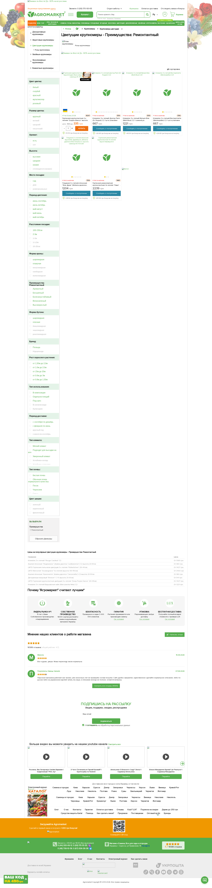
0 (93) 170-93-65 (84, 8)
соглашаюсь (92, 725)
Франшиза (133, 8)
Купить (81, 128)
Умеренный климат (41, 456)
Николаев (80, 791)
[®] (46, 17)
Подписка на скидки (149, 809)
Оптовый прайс (153, 813)
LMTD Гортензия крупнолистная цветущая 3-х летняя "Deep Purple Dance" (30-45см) (62, 581)
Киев (75, 787)
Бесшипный (38, 293)
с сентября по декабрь (43, 422)
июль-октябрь (39, 205)
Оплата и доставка (149, 8)
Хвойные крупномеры (42, 54)
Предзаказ (122, 813)
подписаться (106, 721)
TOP (42, 23)
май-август (38, 209)
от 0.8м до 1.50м (40, 380)
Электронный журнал (117, 859)
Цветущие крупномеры (42, 45)
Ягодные (103, 23)
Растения (161, 23)
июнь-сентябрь (39, 201)
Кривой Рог (174, 787)
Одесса (96, 787)
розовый (37, 103)
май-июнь (37, 213)
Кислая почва (39, 475)
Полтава (104, 791)
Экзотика (112, 23)
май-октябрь (38, 217)
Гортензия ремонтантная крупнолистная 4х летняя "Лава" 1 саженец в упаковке (106, 184)
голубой (36, 91)
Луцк (69, 791)
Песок (35, 486)
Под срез (37, 401)
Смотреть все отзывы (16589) (106, 686)
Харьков (86, 787)
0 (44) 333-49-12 (65, 845)
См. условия (119, 619)
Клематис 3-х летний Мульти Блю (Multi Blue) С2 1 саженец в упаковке (136, 119)
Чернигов (150, 791)
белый (36, 87)
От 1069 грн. (179, 560)
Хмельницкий (136, 791)
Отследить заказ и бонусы (173, 8)
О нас (66, 809)
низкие (36, 165)
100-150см (37, 230)
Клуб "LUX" (132, 809)
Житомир (162, 791)
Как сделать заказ (139, 859)
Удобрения (170, 23)
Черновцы (75, 801)
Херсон (142, 787)
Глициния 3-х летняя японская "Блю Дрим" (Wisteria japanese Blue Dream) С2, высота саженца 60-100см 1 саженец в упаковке (75, 184)
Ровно (114, 791)
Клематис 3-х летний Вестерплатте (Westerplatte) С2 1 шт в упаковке (167, 119)
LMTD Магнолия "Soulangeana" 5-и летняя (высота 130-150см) (53, 571)
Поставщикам (137, 813)
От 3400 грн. (179, 571)
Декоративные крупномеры (39, 33)
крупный (36, 117)
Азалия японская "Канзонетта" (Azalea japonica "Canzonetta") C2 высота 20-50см (61, 574)
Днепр (106, 787)
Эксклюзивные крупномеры (39, 61)
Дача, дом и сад (180, 23)
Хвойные (142, 23)
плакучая (37, 264)
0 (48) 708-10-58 (65, 848)
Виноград (76, 23)
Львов (152, 787)
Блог (57, 809)
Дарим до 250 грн (170, 809)
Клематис (110, 18)
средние (36, 161)
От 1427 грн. (179, 567)
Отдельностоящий (41, 397)
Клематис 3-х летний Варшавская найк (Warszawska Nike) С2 (52, 584)
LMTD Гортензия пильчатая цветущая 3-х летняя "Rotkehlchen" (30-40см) (57, 567)
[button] (73, 112)
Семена (63, 23)
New (38, 23)
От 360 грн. (178, 564)
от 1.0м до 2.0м (39, 367)
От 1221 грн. (178, 584)
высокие (36, 157)
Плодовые (94, 23)
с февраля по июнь (41, 426)
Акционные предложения (42, 8)
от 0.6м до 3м (39, 375)
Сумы (123, 791)
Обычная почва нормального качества (38, 480)
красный (36, 95)
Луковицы (85, 23)
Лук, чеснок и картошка (52, 23)
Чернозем (37, 490)
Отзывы (120, 809)
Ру (154, 14)
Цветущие (121, 23)
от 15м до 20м (39, 371)
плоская (36, 322)
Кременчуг (101, 801)
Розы (69, 23)
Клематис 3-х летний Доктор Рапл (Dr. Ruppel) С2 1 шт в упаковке (106, 119)
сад (34, 181)
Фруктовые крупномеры (43, 40)
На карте (146, 846)
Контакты (77, 809)
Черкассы (131, 787)
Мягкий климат (39, 446)
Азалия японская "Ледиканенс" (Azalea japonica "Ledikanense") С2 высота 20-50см (62, 564)
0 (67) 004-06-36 (81, 848)
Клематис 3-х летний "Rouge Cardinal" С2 (44, 560)
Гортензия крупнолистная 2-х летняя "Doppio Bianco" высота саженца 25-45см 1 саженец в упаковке (75, 119)
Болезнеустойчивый (42, 297)
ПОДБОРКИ (32, 23)
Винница (162, 787)
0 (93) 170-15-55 (80, 845)
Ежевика (117, 18)
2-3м (35, 234)
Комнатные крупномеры (42, 68)
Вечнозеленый (39, 301)
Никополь (92, 791)
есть (35, 141)
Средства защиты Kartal (71, 813)
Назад (68, 29)
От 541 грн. (178, 578)
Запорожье (118, 787)
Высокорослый (39, 305)
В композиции (39, 393)
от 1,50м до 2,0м (40, 363)
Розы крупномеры (42, 50)
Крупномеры (151, 23)
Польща (36, 347)
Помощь (89, 813)
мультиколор (38, 99)
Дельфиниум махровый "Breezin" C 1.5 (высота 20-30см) (51, 578)
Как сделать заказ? (105, 813)
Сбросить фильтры (43, 539)
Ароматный (38, 289)
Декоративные (131, 23)
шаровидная (38, 259)
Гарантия (89, 809)
